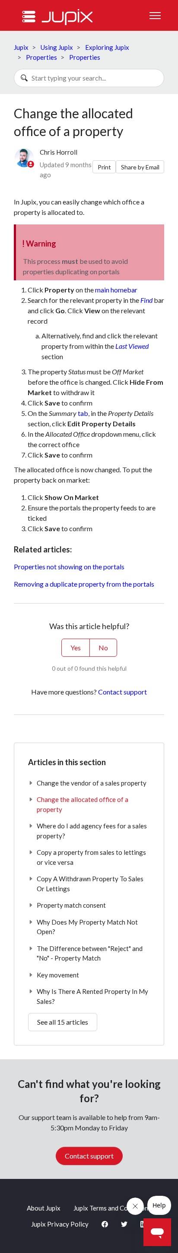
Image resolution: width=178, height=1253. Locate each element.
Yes (75, 647)
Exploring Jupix (107, 47)
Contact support (122, 692)
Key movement (58, 975)
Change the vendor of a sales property (91, 783)
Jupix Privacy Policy (60, 1224)
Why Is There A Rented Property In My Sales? (92, 996)
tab (83, 413)
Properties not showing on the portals (69, 566)
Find (146, 300)
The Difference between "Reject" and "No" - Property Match (90, 953)
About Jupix (43, 1208)
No (103, 647)
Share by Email (140, 167)
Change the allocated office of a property (82, 804)
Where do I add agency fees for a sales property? (92, 831)
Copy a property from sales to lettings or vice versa (91, 857)
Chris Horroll (58, 152)
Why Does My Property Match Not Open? (87, 927)
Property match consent (71, 905)
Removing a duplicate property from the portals (84, 584)
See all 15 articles (62, 1022)
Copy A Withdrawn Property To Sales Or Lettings (90, 884)
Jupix (21, 47)
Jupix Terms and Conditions (112, 1208)
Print (104, 167)
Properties (41, 57)
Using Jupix (57, 47)
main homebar (116, 290)
